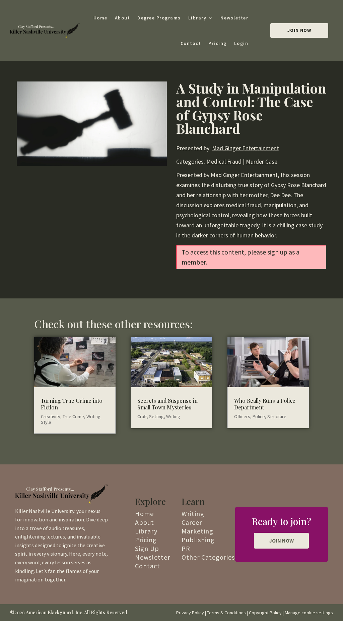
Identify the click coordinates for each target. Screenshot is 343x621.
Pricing (217, 43)
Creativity (50, 416)
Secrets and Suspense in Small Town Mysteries (167, 403)
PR (186, 548)
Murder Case (261, 161)
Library (197, 18)
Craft (142, 416)
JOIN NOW (281, 540)
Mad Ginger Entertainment (245, 148)
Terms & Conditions (226, 613)
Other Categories (208, 557)
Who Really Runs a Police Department (264, 403)
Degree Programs (159, 18)
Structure (276, 416)
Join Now (299, 30)
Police (259, 416)
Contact (191, 43)
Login (241, 43)
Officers (242, 416)
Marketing (197, 531)
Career (192, 522)
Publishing (198, 539)
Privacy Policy (190, 613)
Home (100, 18)
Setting (156, 416)
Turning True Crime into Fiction (71, 403)
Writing (173, 416)
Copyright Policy (265, 613)
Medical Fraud (224, 161)
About (122, 18)
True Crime (73, 416)
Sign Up (147, 548)
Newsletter (234, 18)
